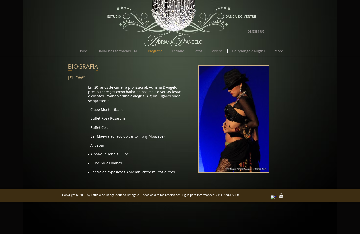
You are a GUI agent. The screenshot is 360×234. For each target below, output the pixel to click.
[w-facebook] (273, 197)
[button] (118, 51)
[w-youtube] (280, 195)
